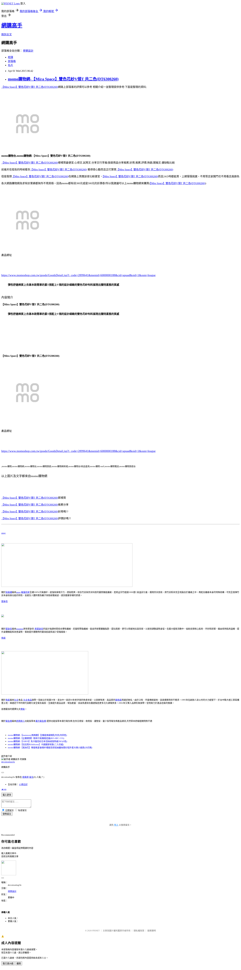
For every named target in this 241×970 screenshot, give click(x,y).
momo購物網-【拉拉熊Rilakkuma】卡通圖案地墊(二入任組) (36, 744)
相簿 (10, 57)
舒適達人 (20, 721)
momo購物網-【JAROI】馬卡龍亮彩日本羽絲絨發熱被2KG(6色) (37, 741)
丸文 (16, 700)
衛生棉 (9, 721)
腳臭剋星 (25, 592)
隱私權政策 (139, 930)
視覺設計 (28, 50)
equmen (19, 628)
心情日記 (23, 784)
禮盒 (22, 709)
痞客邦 (25, 777)
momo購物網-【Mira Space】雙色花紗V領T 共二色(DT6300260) (63, 79)
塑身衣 (4, 601)
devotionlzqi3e (8, 762)
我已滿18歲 (8, 963)
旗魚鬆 (118, 700)
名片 (10, 65)
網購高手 (11, 25)
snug (3, 533)
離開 (19, 963)
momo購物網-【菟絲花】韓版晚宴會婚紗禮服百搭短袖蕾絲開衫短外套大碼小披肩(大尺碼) (50, 747)
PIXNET (96, 930)
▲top (3, 789)
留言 (31, 777)
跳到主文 (6, 34)
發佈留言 (7, 814)
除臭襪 (9, 592)
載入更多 (7, 795)
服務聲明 (151, 930)
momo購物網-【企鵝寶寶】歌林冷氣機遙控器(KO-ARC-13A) (36, 738)
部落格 (12, 61)
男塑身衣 (39, 628)
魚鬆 (3, 638)
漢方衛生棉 (40, 721)
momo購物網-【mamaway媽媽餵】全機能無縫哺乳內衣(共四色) (37, 735)
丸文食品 (27, 700)
